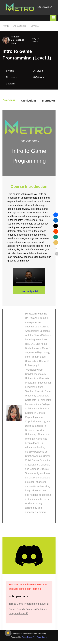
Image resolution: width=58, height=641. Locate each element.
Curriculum (28, 100)
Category (35, 38)
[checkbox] (8, 633)
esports (11, 242)
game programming (34, 197)
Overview (8, 100)
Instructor (15, 37)
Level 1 (34, 41)
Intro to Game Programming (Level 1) (29, 603)
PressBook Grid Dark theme (34, 637)
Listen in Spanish (29, 291)
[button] (55, 214)
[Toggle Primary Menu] (53, 18)
